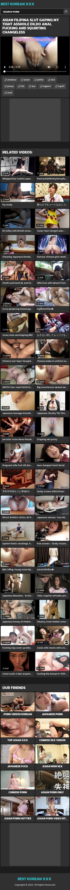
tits (22, 86)
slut (53, 79)
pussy (10, 86)
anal (9, 92)
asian (27, 79)
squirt (61, 86)
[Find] (66, 11)
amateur (11, 79)
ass (34, 86)
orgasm (47, 86)
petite (40, 79)
